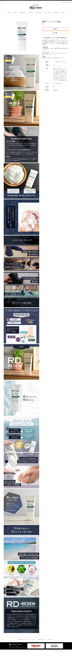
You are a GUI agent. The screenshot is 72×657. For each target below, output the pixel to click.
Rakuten (67, 2)
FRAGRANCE (55, 12)
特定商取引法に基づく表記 (23, 639)
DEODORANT (39, 12)
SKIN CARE (31, 12)
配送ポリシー (45, 639)
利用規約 (39, 639)
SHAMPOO (14, 12)
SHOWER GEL (23, 12)
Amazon (63, 2)
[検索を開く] (1, 2)
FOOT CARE (47, 12)
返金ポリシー (51, 639)
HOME (8, 12)
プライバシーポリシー (33, 639)
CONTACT (63, 12)
